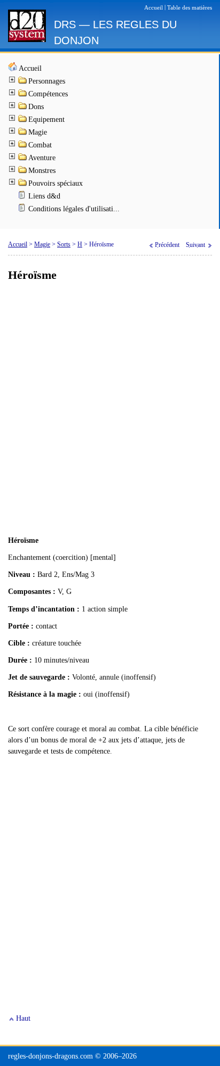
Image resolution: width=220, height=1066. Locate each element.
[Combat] (23, 146)
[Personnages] (23, 82)
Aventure (42, 158)
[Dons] (23, 108)
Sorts (63, 244)
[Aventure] (23, 159)
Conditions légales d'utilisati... (74, 209)
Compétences (48, 94)
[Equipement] (23, 121)
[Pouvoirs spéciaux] (23, 184)
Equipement (46, 119)
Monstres (42, 171)
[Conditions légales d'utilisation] (23, 210)
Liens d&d (44, 196)
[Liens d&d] (23, 197)
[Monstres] (23, 172)
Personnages (46, 81)
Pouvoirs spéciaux (55, 183)
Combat (40, 145)
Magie (37, 132)
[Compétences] (23, 95)
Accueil (30, 68)
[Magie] (23, 133)
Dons (36, 107)
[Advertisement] (110, 409)
